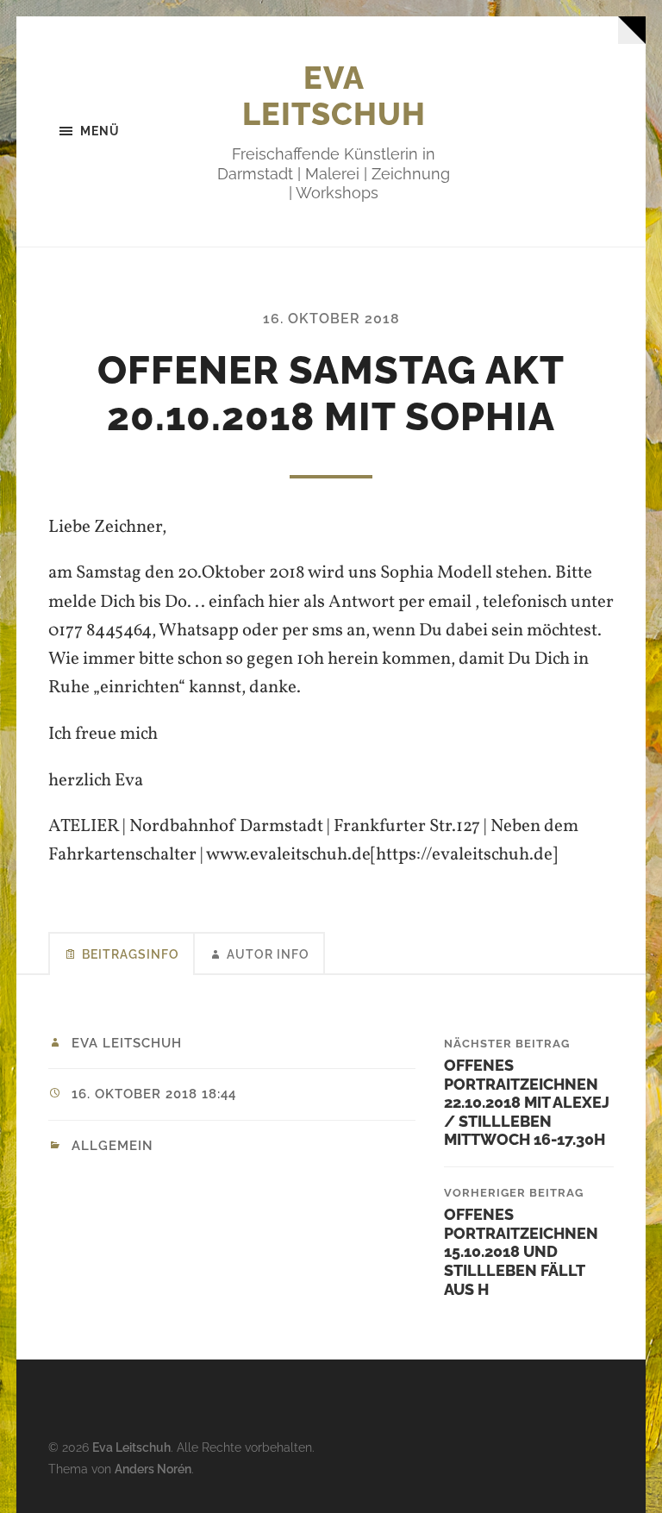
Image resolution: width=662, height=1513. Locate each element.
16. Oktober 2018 (331, 318)
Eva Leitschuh (334, 95)
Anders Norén (153, 1468)
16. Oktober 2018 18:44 (154, 1094)
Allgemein (112, 1146)
